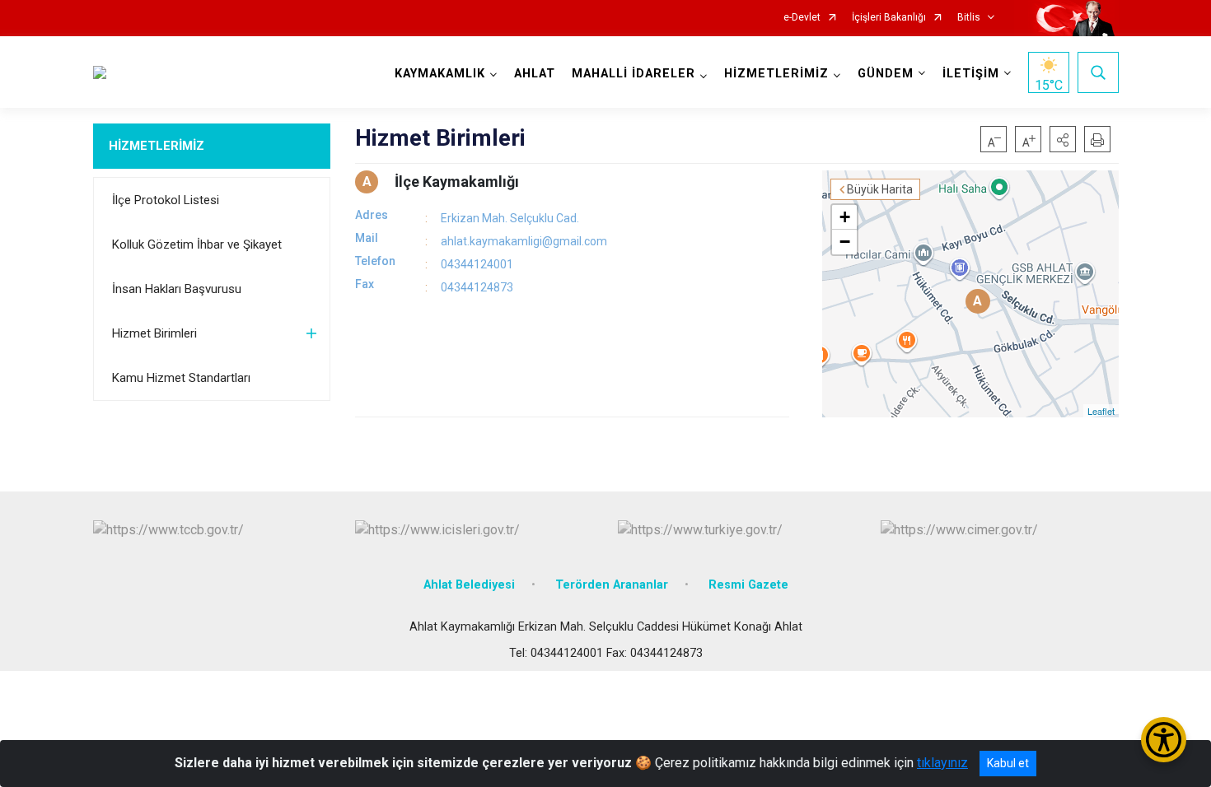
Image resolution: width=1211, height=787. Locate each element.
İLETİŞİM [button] (970, 74)
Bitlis (968, 17)
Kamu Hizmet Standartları (181, 377)
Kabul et (1008, 763)
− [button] (844, 241)
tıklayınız (942, 763)
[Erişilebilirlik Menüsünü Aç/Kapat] (1163, 739)
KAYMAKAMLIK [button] (440, 74)
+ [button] (844, 217)
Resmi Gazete (748, 585)
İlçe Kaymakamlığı (457, 181)
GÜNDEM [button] (886, 74)
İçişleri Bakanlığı (889, 17)
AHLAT (534, 74)
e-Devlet (802, 17)
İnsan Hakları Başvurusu (176, 289)
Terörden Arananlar (611, 585)
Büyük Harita (880, 189)
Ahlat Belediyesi (469, 585)
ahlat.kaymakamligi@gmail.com (524, 241)
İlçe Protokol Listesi (165, 200)
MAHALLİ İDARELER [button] (633, 74)
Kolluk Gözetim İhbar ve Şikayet (197, 244)
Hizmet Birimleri (154, 333)
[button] (1063, 139)
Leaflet (1101, 410)
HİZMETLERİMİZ (156, 145)
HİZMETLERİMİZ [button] (776, 74)
